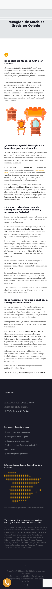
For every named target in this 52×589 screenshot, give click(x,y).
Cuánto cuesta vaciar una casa (18, 432)
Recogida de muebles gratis (17, 436)
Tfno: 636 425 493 (17, 411)
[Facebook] (24, 585)
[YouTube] (27, 585)
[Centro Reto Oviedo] (26, 4)
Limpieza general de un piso (18, 441)
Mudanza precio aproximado (17, 453)
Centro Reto (27, 402)
